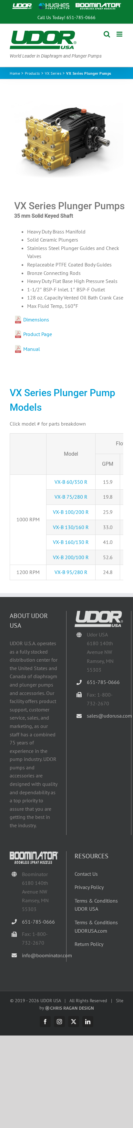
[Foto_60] (66, 139)
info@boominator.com (40, 955)
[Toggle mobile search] (107, 34)
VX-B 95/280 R (71, 572)
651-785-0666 (81, 17)
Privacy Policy (89, 887)
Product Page (37, 334)
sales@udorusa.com (105, 715)
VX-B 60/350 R (71, 482)
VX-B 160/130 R (71, 542)
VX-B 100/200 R (71, 512)
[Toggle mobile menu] (120, 34)
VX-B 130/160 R (71, 527)
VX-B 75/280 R (71, 497)
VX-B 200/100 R (71, 557)
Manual (31, 349)
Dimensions (36, 319)
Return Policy (89, 944)
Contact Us (86, 874)
